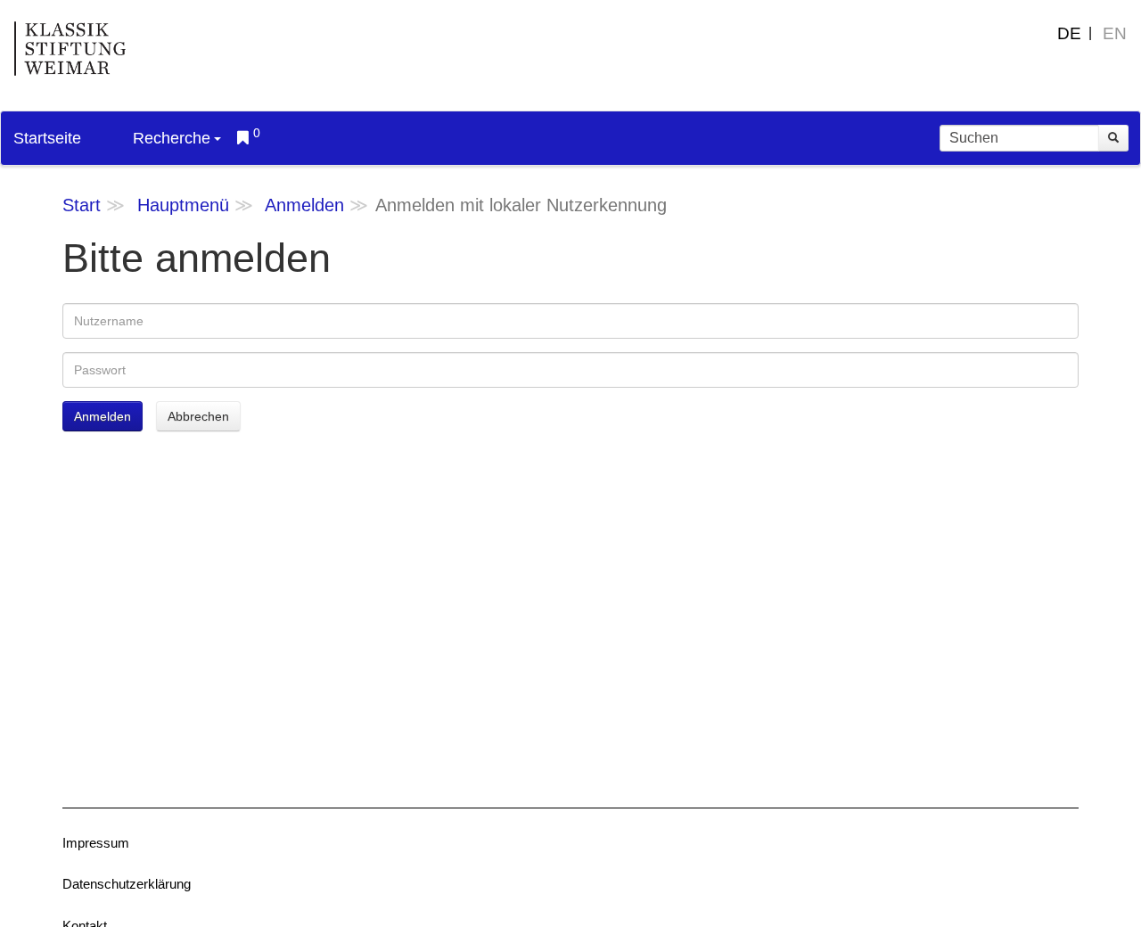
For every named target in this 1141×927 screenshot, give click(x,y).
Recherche (171, 138)
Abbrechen (198, 416)
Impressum (95, 842)
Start (81, 205)
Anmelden (304, 205)
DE (1069, 33)
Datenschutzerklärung (126, 883)
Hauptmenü (183, 205)
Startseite (47, 138)
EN (1115, 33)
